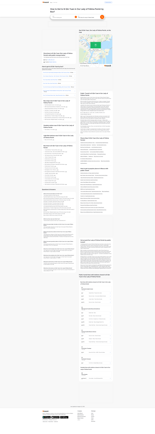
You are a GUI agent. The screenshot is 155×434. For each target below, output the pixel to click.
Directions (93, 421)
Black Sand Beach (105, 191)
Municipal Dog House (101, 154)
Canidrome (90, 156)
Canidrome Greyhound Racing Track (87, 142)
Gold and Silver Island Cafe (85, 144)
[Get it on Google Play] (47, 417)
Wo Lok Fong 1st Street (98, 156)
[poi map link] (95, 51)
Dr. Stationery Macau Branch (86, 158)
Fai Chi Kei (94, 144)
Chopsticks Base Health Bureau (102, 142)
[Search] (102, 17)
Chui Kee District (83, 163)
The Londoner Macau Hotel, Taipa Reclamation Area (90, 191)
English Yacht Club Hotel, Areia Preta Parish (89, 179)
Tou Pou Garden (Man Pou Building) (96, 151)
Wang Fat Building (83, 156)
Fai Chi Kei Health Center (101, 144)
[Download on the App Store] (55, 417)
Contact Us (56, 421)
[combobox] (63, 17)
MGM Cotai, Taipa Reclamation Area (87, 189)
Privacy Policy (50, 421)
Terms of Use (45, 421)
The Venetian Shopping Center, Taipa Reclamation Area (91, 193)
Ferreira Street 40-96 (84, 151)
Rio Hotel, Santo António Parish (101, 175)
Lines (92, 413)
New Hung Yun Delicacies (85, 147)
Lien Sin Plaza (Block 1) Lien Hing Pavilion (88, 154)
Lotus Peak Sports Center (96, 147)
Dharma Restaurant (84, 149)
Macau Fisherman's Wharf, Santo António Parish (89, 198)
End (78, 16)
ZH (78, 419)
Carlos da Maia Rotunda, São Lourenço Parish (89, 186)
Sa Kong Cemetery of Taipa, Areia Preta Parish (89, 173)
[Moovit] (46, 2)
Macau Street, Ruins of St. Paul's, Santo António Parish (91, 202)
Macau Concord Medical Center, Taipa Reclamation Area (91, 212)
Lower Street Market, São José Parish (87, 182)
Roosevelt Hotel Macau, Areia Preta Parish (88, 205)
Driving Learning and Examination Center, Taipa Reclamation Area (93, 209)
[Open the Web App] (64, 417)
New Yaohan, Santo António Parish (87, 175)
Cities (92, 419)
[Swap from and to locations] (76, 17)
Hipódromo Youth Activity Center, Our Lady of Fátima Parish (92, 207)
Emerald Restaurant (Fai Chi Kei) (95, 149)
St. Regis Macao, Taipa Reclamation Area (88, 200)
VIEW (60, 104)
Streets (92, 416)
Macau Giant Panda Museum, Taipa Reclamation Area (91, 184)
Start (53, 16)
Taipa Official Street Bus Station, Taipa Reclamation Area (91, 177)
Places (92, 414)
